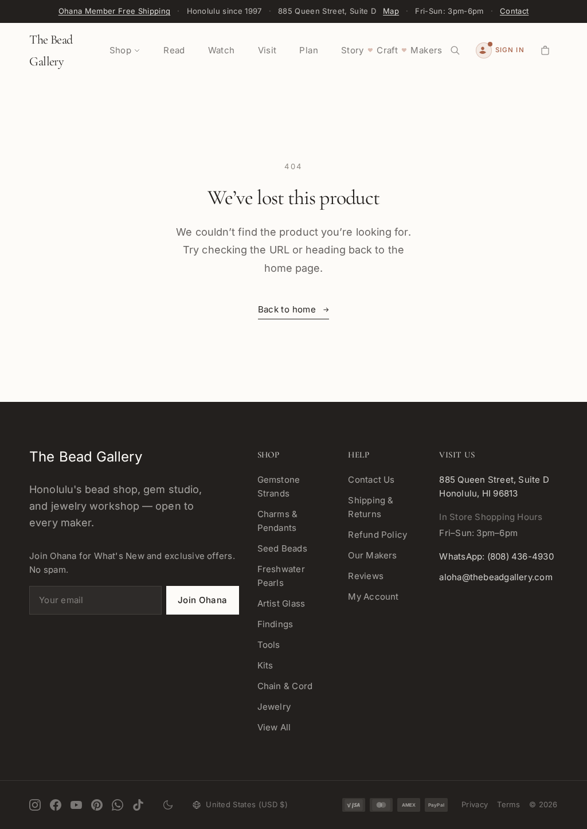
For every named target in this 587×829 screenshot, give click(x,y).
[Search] (455, 50)
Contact (514, 10)
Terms (508, 804)
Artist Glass (281, 603)
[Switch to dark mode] (168, 805)
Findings (275, 624)
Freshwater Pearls (281, 576)
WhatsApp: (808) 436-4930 (496, 556)
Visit (267, 50)
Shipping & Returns (370, 507)
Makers (426, 50)
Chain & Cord (285, 686)
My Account (373, 596)
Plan (308, 50)
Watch (221, 50)
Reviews (365, 575)
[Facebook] (55, 805)
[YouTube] (76, 805)
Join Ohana (203, 600)
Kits (265, 665)
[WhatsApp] (117, 805)
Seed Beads (282, 548)
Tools (268, 644)
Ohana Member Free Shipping (114, 10)
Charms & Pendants (277, 521)
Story (352, 50)
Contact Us (371, 479)
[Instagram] (35, 805)
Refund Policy (377, 534)
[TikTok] (138, 805)
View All (274, 727)
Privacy (474, 804)
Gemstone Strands (278, 486)
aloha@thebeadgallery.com (495, 577)
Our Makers (372, 555)
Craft (387, 50)
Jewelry (274, 706)
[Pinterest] (97, 805)
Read (174, 50)
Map (391, 10)
